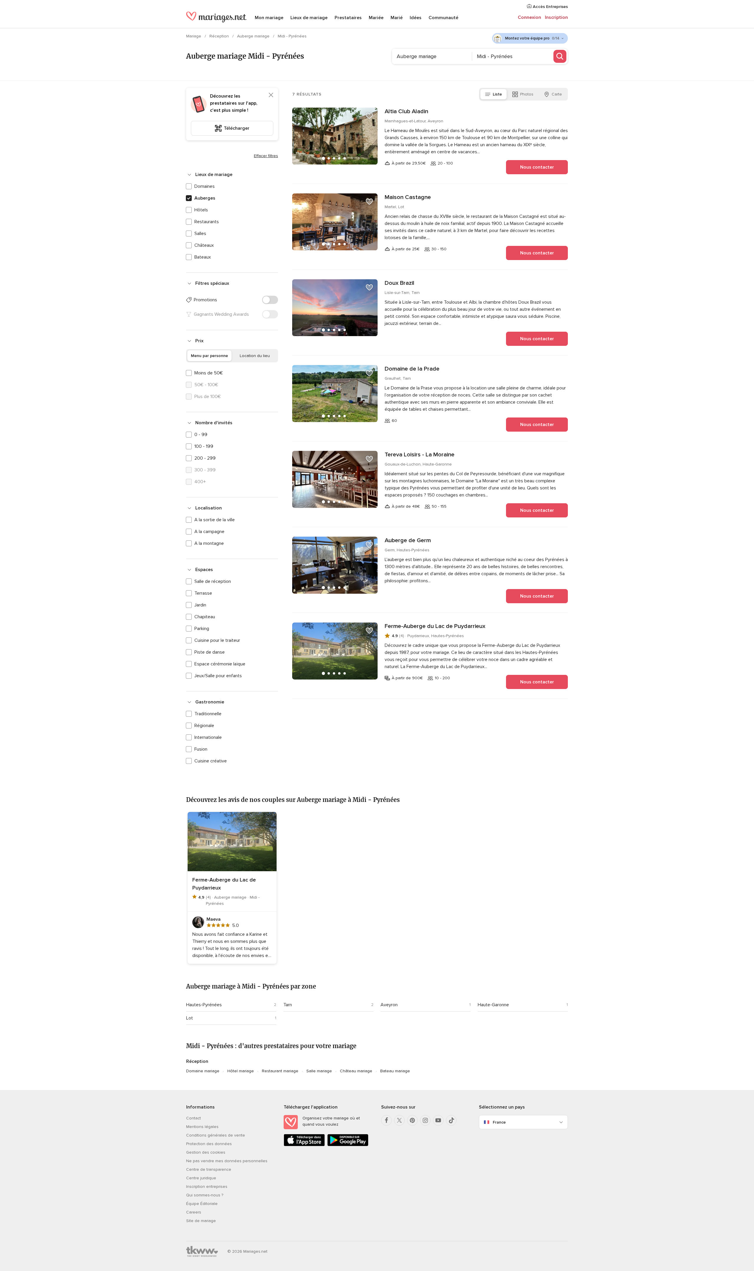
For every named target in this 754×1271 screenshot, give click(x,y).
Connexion (529, 17)
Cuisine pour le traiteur (217, 640)
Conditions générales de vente (215, 1135)
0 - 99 (200, 435)
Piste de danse (209, 652)
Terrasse (203, 593)
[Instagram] (425, 1120)
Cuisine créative (210, 761)
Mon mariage (269, 18)
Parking (201, 629)
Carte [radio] (557, 94)
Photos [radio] (526, 94)
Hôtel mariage (240, 1070)
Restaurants (206, 222)
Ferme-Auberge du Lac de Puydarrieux (435, 626)
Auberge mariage (254, 36)
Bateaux (202, 257)
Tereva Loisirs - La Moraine (419, 454)
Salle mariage (319, 1070)
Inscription (556, 17)
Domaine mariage (202, 1070)
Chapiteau (204, 617)
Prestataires (348, 18)
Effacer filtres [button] (266, 155)
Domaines (204, 186)
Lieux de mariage (309, 18)
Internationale (208, 737)
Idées (415, 18)
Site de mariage (201, 1220)
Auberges (204, 198)
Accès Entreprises (550, 6)
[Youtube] (438, 1120)
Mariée (376, 18)
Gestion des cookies (205, 1152)
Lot (189, 1018)
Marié (397, 18)
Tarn (287, 1005)
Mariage (194, 36)
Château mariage (356, 1070)
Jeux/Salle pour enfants (218, 676)
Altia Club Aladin (406, 111)
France (499, 1122)
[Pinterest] (412, 1120)
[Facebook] (386, 1120)
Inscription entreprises (206, 1186)
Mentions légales (202, 1126)
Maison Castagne (408, 197)
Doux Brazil (399, 283)
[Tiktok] (451, 1120)
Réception (219, 36)
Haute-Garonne (493, 1005)
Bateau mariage (395, 1070)
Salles (200, 233)
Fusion (200, 749)
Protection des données (209, 1143)
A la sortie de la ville (214, 520)
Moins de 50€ (208, 373)
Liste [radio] (497, 94)
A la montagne (209, 543)
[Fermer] (271, 95)
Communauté (443, 18)
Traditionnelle (207, 714)
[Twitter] (399, 1120)
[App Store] (304, 1144)
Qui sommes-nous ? (204, 1195)
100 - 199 (203, 446)
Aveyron (389, 1005)
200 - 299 (205, 458)
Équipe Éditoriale (202, 1203)
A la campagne (209, 532)
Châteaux (204, 245)
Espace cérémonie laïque (219, 664)
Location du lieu (255, 355)
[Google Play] (347, 1144)
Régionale (204, 726)
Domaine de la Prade (412, 368)
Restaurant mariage (280, 1070)
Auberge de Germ (408, 540)
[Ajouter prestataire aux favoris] (369, 116)
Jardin (200, 605)
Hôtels (201, 210)
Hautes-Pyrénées (204, 1005)
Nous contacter (537, 167)
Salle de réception (212, 581)
